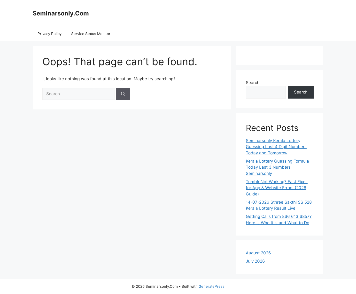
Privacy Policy (50, 33)
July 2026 (255, 261)
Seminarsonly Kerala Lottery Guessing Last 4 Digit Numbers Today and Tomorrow (276, 146)
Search (252, 82)
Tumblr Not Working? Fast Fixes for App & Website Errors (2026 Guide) (277, 187)
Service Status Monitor (90, 33)
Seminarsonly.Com (61, 13)
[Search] (123, 94)
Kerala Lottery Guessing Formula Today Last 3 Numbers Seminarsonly (277, 167)
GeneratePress (211, 286)
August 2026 (258, 253)
